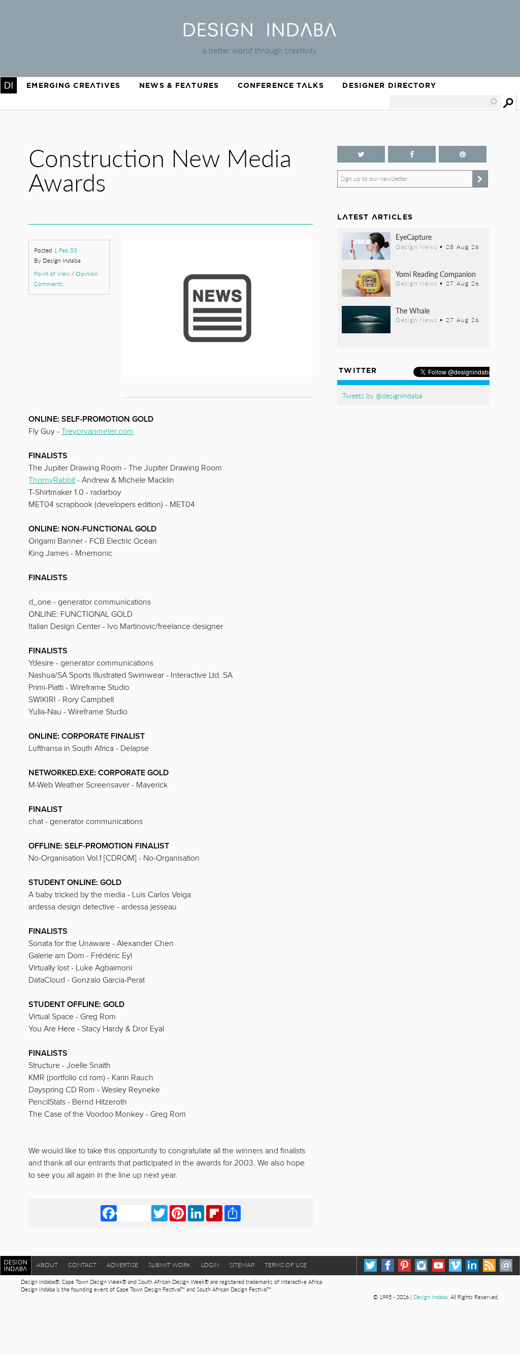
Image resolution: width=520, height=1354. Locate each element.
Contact (82, 1265)
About (47, 1265)
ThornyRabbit (51, 480)
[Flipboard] (214, 1212)
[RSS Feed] (489, 1265)
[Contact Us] (506, 1265)
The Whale (413, 310)
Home (8, 85)
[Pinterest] (178, 1212)
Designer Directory (389, 85)
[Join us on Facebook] (412, 154)
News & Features (179, 85)
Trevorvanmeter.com (97, 431)
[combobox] (443, 101)
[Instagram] (421, 1265)
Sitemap (242, 1265)
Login (210, 1265)
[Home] (260, 33)
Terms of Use (286, 1265)
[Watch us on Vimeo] (455, 1265)
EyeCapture (414, 237)
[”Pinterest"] (462, 154)
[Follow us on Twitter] (361, 154)
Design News (416, 246)
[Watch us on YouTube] (438, 1265)
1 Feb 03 (65, 250)
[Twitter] (159, 1212)
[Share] (232, 1212)
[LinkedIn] (196, 1212)
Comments (48, 283)
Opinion (87, 273)
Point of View (52, 273)
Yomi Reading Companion (436, 274)
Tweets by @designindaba (382, 395)
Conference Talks (281, 85)
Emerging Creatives (73, 85)
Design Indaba (430, 1297)
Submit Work (169, 1265)
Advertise (122, 1265)
